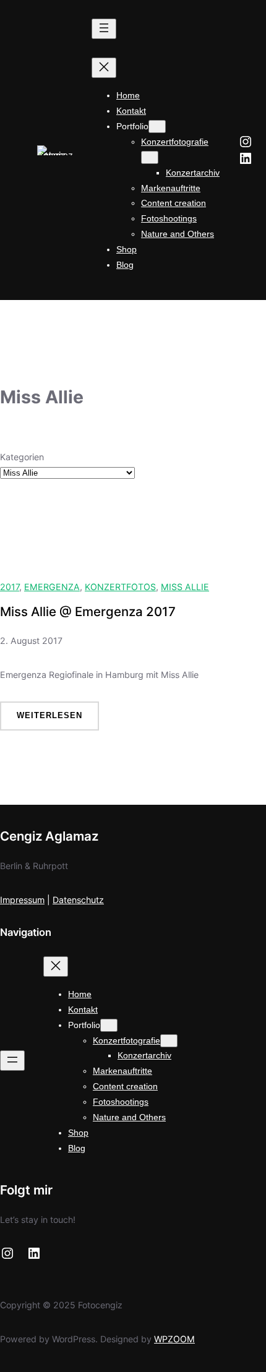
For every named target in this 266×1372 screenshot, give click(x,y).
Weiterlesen (58, 720)
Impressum (22, 899)
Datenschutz (78, 899)
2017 (9, 586)
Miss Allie (185, 586)
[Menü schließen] (104, 68)
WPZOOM (174, 1339)
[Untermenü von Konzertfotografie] (149, 157)
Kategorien (22, 457)
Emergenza (52, 586)
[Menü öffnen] (104, 29)
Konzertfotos (120, 586)
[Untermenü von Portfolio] (157, 126)
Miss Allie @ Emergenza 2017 (88, 612)
